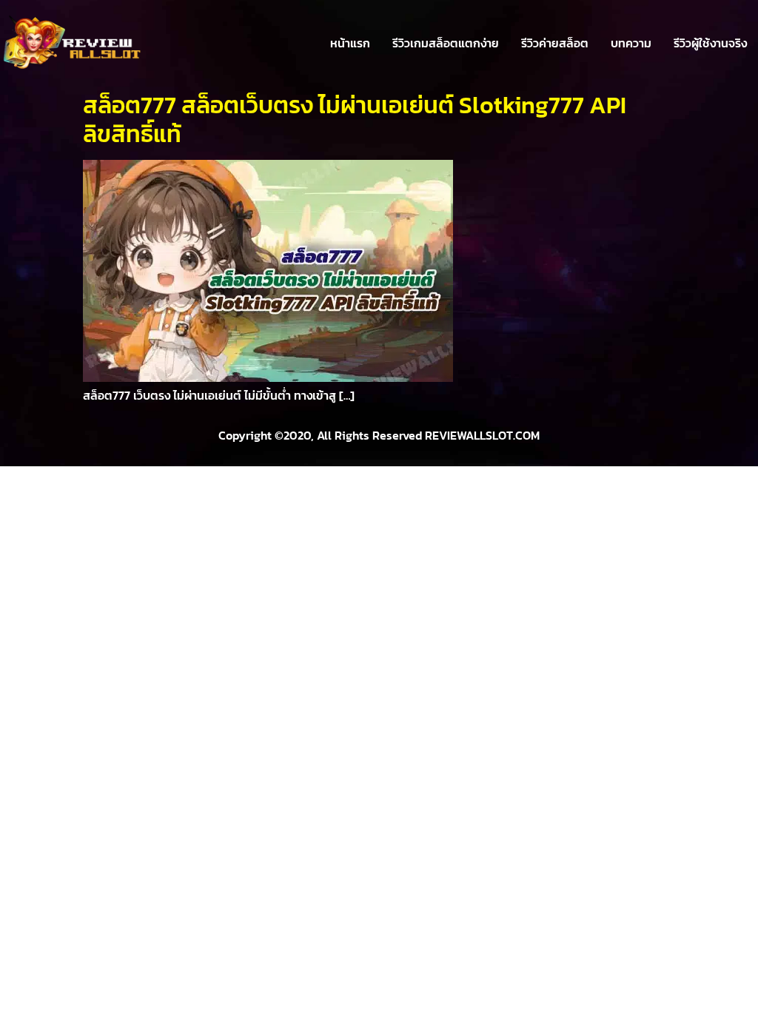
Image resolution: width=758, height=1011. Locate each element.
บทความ (631, 43)
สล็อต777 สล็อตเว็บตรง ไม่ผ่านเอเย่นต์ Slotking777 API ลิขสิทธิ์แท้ (354, 119)
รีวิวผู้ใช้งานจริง (710, 43)
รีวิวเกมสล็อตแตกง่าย (445, 43)
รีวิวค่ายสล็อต (554, 43)
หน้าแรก (350, 43)
